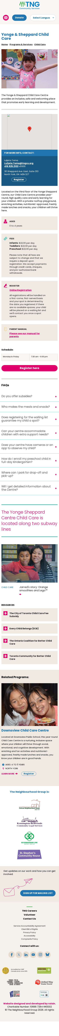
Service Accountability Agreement (29, 926)
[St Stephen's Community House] (29, 854)
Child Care (40, 44)
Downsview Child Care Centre (25, 730)
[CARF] (15, 970)
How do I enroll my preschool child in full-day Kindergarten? (26, 460)
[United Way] (44, 982)
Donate (19, 17)
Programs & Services (21, 44)
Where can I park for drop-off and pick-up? (24, 474)
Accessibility (29, 935)
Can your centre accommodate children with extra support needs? (25, 432)
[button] (29, 129)
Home (4, 44)
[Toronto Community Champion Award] (15, 982)
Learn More (7, 774)
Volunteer (29, 914)
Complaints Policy (29, 939)
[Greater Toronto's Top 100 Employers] (15, 994)
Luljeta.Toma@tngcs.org (18, 163)
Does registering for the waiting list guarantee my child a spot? (24, 418)
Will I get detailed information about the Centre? (26, 488)
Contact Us (29, 918)
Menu (6, 18)
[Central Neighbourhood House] (29, 804)
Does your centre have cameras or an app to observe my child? (27, 446)
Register (19, 179)
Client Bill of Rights (29, 929)
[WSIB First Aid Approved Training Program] (44, 994)
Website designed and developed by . (29, 1003)
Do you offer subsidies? (16, 396)
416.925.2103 (11, 166)
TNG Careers (29, 910)
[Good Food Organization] (44, 970)
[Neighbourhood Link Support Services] (29, 837)
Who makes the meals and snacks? (25, 407)
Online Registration (20, 290)
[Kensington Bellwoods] (29, 821)
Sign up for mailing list (38, 893)
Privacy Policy (29, 932)
